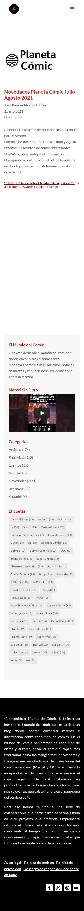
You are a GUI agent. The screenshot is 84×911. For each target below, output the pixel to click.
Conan (17, 542)
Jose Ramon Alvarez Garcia (24, 186)
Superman (61, 644)
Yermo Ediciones (23, 660)
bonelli (30, 527)
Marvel (43, 597)
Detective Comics (54, 542)
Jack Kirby (64, 574)
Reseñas (15, 489)
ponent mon (47, 636)
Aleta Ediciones (22, 519)
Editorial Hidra (47, 558)
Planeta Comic (40, 629)
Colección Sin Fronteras (27, 535)
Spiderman (20, 644)
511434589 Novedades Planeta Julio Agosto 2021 (39, 183)
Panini (39, 621)
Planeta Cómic (22, 636)
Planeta (18, 629)
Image (45, 574)
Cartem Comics (52, 527)
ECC (66, 550)
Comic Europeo (60, 535)
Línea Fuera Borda (24, 590)
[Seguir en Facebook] (49, 887)
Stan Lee (40, 644)
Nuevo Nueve (47, 613)
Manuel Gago (21, 597)
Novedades (13, 117)
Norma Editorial (59, 605)
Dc (32, 542)
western (40, 652)
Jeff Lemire (20, 582)
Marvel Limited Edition (26, 605)
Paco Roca (19, 621)
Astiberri (46, 519)
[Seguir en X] (58, 887)
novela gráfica (21, 613)
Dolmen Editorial (43, 550)
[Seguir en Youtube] (76, 887)
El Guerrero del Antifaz (27, 566)
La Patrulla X (43, 582)
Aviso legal (12, 862)
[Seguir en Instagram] (67, 887)
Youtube (15, 496)
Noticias (15, 473)
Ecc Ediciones (21, 558)
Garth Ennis (56, 566)
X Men (58, 652)
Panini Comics (62, 621)
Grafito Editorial (23, 574)
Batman (65, 519)
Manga (48, 590)
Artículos (16, 449)
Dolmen (18, 550)
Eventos (15, 465)
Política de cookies (39, 862)
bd (15, 527)
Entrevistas (17, 457)
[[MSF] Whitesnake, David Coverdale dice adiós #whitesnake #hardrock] (42, 413)
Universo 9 (20, 652)
